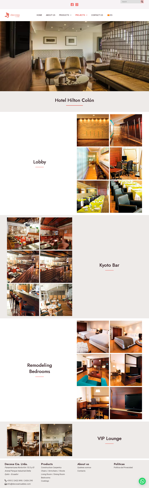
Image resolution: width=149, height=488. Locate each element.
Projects (80, 15)
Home (39, 15)
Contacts (81, 471)
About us (50, 15)
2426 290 (28, 480)
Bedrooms (45, 477)
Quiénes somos (84, 467)
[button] (70, 15)
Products (64, 15)
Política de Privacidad (123, 467)
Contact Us (97, 15)
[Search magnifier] (142, 1)
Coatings (45, 481)
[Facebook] (72, 4)
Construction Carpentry (51, 467)
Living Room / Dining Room (53, 474)
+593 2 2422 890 (14, 480)
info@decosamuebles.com (19, 484)
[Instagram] (76, 4)
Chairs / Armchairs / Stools (53, 471)
